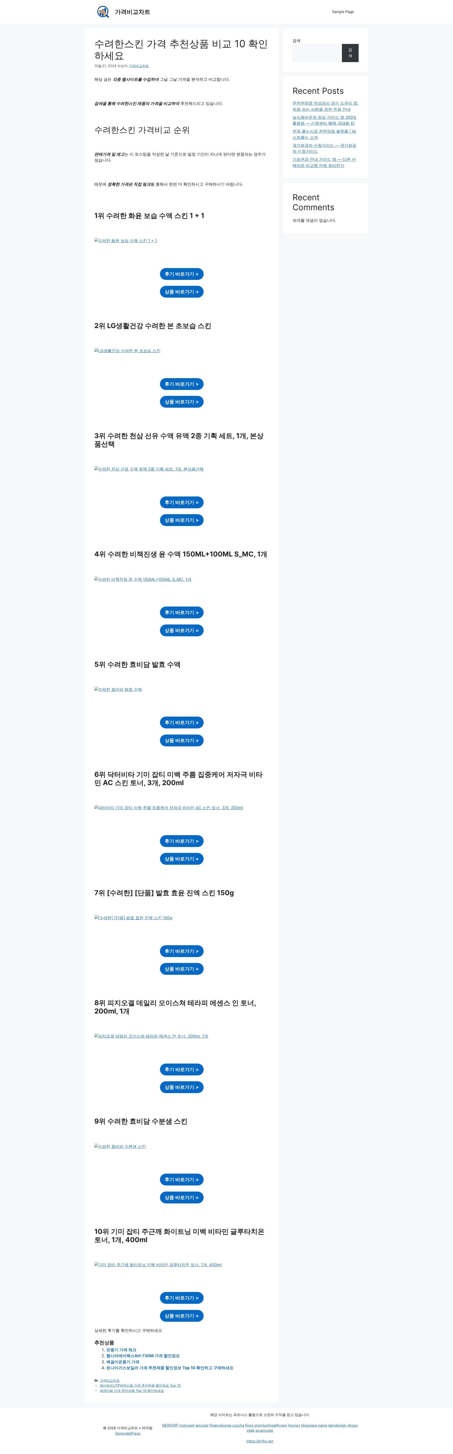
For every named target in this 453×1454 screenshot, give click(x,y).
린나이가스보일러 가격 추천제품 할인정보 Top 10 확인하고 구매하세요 (169, 1367)
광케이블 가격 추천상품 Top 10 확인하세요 (132, 1391)
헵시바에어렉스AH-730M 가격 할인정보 (143, 1355)
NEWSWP (170, 1425)
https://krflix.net (260, 1441)
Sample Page (343, 11)
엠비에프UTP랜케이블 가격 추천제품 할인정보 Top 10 (140, 1385)
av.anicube (264, 1430)
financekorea (220, 1425)
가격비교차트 (132, 11)
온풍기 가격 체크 (121, 1349)
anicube (202, 1425)
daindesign (337, 1425)
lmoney (294, 1425)
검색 (297, 40)
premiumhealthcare (270, 1425)
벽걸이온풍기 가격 (122, 1362)
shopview (309, 1425)
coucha (238, 1425)
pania (322, 1425)
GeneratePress (127, 1433)
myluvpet (186, 1425)
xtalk (251, 1430)
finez (249, 1425)
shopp (352, 1425)
